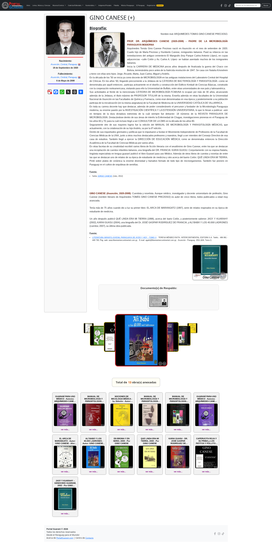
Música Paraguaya (127, 5)
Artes (28, 5)
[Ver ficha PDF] (47, 94)
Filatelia (116, 5)
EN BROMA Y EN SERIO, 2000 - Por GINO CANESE (121, 440)
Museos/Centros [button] (58, 5)
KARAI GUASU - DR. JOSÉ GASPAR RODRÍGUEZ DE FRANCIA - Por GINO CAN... (178, 440)
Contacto (89, 538)
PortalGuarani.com (64, 538)
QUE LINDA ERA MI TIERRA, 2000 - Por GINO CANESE (150, 440)
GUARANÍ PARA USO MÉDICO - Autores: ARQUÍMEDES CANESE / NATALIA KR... (65, 398)
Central (63, 64)
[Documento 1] (158, 301)
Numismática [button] (90, 5)
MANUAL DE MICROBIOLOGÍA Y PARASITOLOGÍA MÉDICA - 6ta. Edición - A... (150, 398)
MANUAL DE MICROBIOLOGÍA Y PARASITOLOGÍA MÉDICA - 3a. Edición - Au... (93, 398)
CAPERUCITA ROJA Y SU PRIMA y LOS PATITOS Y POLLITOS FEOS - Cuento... (206, 440)
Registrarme (155, 5)
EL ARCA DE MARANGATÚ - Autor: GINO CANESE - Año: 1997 (65, 440)
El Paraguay (140, 5)
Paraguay (72, 64)
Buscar (266, 5)
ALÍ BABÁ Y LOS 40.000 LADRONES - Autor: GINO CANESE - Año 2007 (93, 440)
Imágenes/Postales (104, 5)
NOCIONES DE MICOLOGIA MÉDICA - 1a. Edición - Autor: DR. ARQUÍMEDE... (121, 398)
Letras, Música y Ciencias (41, 5)
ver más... (65, 429)
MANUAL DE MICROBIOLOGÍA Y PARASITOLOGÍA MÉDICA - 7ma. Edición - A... (178, 398)
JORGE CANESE (105, 176)
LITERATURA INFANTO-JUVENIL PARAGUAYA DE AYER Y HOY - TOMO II (124, 237)
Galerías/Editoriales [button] (75, 5)
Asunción (55, 64)
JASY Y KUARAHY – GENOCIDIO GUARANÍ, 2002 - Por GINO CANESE (65, 483)
